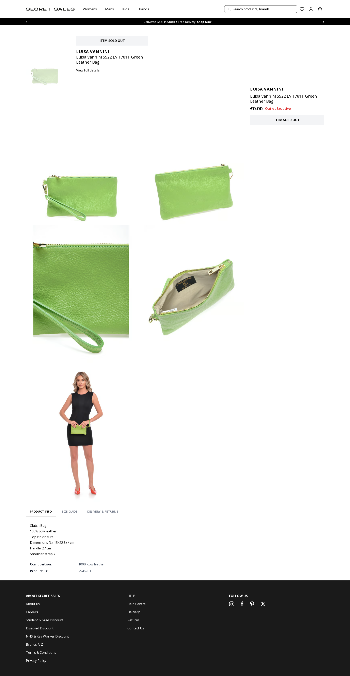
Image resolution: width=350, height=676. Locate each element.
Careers (32, 612)
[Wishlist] (302, 9)
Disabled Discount (39, 628)
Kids (125, 9)
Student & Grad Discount (44, 620)
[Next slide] (323, 21)
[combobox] (260, 9)
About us (33, 604)
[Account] (311, 9)
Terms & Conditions (41, 652)
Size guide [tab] (70, 511)
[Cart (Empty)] (320, 9)
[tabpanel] (175, 548)
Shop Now (204, 22)
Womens (90, 9)
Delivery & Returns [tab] (102, 511)
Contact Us (135, 628)
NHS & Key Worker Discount (47, 636)
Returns (133, 620)
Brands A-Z (34, 644)
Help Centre (136, 604)
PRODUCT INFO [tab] (41, 511)
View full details (88, 70)
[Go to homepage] (50, 9)
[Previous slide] (26, 21)
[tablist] (74, 512)
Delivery (133, 612)
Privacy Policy (36, 660)
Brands (143, 9)
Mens (109, 9)
